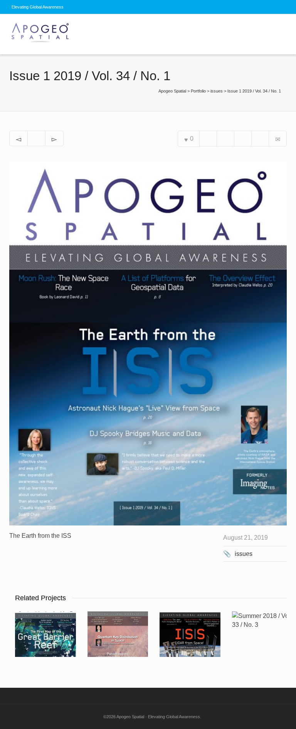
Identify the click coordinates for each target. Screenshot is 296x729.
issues (243, 554)
